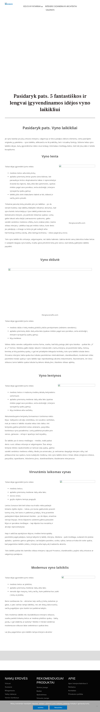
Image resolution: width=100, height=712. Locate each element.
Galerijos (50, 10)
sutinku (40, 707)
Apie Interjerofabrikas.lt (78, 683)
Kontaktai (72, 691)
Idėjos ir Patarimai (32, 6)
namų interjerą (59, 348)
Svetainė (8, 687)
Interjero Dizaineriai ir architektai (61, 6)
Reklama (72, 687)
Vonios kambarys (12, 698)
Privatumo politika (75, 694)
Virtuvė (8, 683)
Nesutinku (58, 707)
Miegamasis (10, 691)
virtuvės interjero (32, 139)
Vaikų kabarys (10, 694)
